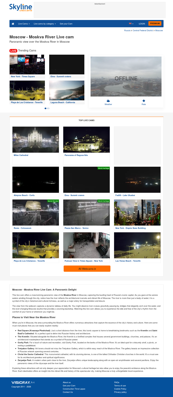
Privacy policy (120, 392)
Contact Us (68, 392)
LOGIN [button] (142, 23)
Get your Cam (66, 23)
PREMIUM (155, 23)
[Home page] (13, 23)
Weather (108, 104)
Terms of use (120, 385)
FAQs (116, 382)
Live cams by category (44, 23)
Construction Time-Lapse (74, 388)
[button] (131, 23)
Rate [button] (144, 104)
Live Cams (23, 23)
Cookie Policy (120, 388)
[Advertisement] (99, 12)
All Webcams (86, 268)
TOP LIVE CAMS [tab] (86, 120)
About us (67, 382)
